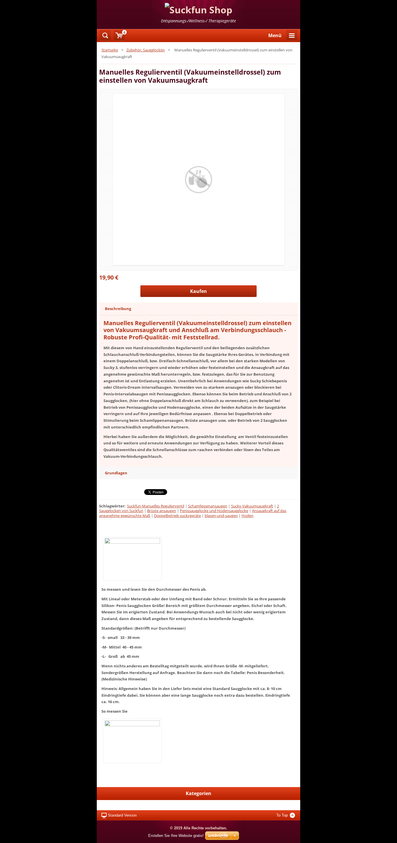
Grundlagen (116, 472)
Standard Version (122, 815)
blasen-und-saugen (221, 515)
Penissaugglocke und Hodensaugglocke (214, 510)
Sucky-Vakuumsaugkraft (252, 506)
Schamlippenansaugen (207, 506)
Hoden (247, 515)
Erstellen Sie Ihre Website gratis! (176, 835)
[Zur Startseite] (198, 14)
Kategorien (198, 793)
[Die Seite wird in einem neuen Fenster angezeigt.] (198, 179)
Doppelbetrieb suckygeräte (177, 515)
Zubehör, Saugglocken (145, 50)
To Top (282, 815)
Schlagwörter (111, 506)
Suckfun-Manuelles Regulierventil (155, 506)
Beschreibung (118, 308)
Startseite (109, 50)
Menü (275, 35)
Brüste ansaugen (161, 510)
